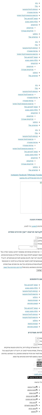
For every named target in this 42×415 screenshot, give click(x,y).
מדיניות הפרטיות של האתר (12, 267)
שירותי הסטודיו (32, 12)
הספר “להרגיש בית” (31, 18)
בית (36, 3)
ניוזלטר (35, 34)
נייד (40, 341)
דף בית (39, 178)
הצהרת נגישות (33, 300)
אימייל (39, 244)
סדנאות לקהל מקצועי (25, 94)
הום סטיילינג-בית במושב (28, 178)
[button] (35, 377)
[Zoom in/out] (35, 368)
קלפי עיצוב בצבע (31, 21)
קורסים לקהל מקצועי (30, 9)
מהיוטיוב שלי (33, 37)
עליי (36, 6)
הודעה (39, 249)
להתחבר (34, 226)
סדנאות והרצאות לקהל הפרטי (27, 15)
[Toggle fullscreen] (37, 368)
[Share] (39, 368)
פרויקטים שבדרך (27, 31)
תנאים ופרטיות (32, 303)
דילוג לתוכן (38, 374)
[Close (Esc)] (41, 368)
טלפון (39, 241)
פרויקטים (34, 25)
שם (40, 238)
